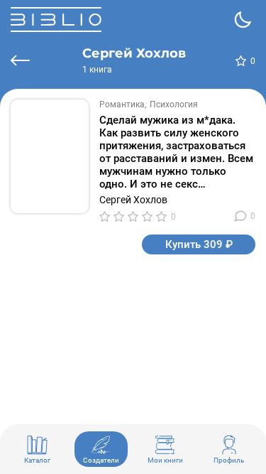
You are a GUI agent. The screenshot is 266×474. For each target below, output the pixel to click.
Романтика (122, 104)
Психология (174, 104)
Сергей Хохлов (133, 199)
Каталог (37, 460)
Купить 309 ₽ (199, 244)
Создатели (101, 460)
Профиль (229, 460)
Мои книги (165, 460)
